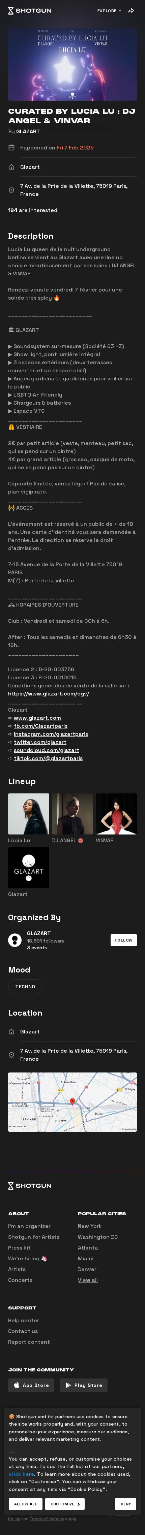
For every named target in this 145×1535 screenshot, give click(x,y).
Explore (107, 10)
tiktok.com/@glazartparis (48, 758)
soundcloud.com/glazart (46, 750)
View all (88, 1280)
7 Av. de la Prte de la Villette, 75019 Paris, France (73, 1054)
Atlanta (88, 1247)
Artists (17, 1269)
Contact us (23, 1331)
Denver (87, 1269)
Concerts (20, 1280)
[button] (124, 940)
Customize (62, 1504)
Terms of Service (47, 1519)
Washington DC (98, 1236)
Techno (25, 987)
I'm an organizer (29, 1226)
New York (90, 1226)
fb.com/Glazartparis (40, 725)
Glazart (30, 1031)
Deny (125, 1504)
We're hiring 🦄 (28, 1258)
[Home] (29, 11)
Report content (29, 1341)
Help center (23, 1320)
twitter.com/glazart (40, 742)
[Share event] (131, 11)
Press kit (19, 1247)
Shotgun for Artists (33, 1236)
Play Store (88, 1385)
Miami (85, 1258)
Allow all (25, 1504)
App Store (36, 1385)
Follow (124, 940)
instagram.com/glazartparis (51, 734)
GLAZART (28, 131)
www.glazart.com (37, 717)
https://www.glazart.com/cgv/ (48, 693)
